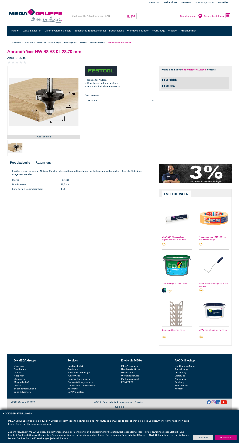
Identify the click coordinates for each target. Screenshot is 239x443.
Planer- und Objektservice (81, 385)
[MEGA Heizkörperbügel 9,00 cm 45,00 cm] (213, 264)
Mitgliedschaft (22, 382)
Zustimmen (225, 437)
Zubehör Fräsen (97, 42)
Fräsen (83, 42)
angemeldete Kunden (194, 69)
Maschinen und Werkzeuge (48, 42)
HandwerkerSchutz (131, 369)
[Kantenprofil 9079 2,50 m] (176, 311)
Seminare (72, 369)
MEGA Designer (130, 366)
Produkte (29, 42)
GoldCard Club (75, 366)
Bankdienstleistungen (79, 372)
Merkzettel (186, 2)
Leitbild (18, 372)
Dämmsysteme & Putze (58, 30)
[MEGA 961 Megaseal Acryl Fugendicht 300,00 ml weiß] (176, 218)
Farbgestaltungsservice (80, 382)
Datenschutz (109, 402)
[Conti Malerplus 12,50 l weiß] (176, 264)
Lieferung (180, 375)
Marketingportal (130, 379)
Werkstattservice (130, 375)
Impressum (126, 402)
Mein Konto (154, 2)
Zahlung (179, 382)
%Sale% (172, 30)
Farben (15, 30)
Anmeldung (181, 369)
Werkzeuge (158, 30)
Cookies (138, 402)
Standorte (19, 379)
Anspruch (19, 375)
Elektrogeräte (70, 42)
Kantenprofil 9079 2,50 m (173, 330)
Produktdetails (20, 163)
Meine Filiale (170, 2)
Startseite (16, 42)
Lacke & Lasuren (31, 30)
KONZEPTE (127, 382)
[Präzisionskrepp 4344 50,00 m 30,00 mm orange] (213, 218)
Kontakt (179, 388)
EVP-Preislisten (75, 392)
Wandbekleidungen (138, 30)
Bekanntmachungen (25, 388)
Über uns (19, 366)
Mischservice (128, 372)
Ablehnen (203, 437)
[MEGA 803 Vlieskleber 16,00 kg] (213, 311)
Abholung (180, 379)
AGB (96, 402)
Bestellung (180, 372)
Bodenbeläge (116, 30)
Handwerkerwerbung (79, 379)
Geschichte (20, 369)
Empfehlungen (176, 194)
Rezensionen (44, 162)
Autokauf (72, 388)
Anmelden (223, 2)
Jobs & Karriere (22, 392)
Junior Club (73, 375)
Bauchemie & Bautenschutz (90, 30)
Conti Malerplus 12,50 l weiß (174, 283)
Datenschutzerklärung (39, 424)
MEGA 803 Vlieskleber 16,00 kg (213, 330)
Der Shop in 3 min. (185, 366)
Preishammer (188, 30)
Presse (17, 385)
